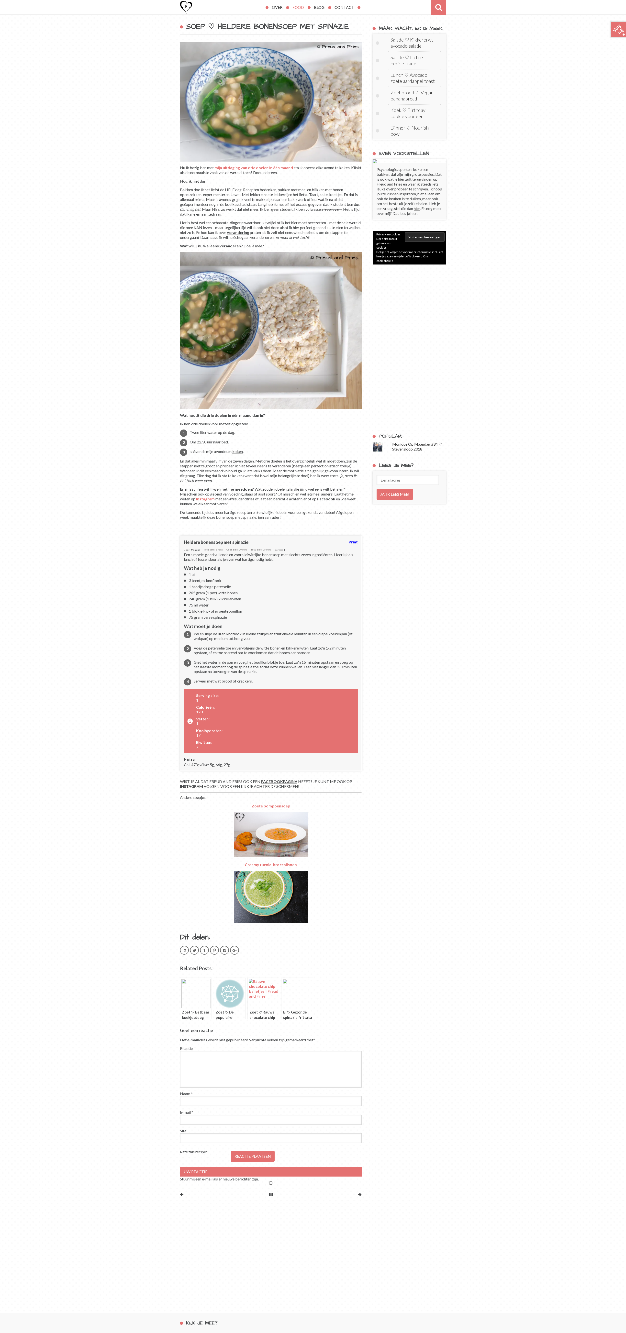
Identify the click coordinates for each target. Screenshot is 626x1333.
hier (417, 208)
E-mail (186, 1112)
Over (277, 7)
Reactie (186, 1048)
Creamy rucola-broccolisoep (271, 864)
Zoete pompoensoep (271, 806)
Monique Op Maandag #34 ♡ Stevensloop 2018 (417, 446)
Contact (344, 7)
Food (298, 7)
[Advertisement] (409, 348)
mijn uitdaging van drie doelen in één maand (253, 167)
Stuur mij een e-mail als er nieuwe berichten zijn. (219, 1179)
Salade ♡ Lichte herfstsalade (407, 60)
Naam (186, 1093)
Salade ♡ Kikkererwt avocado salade (412, 43)
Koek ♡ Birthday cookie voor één (408, 113)
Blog (319, 7)
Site (183, 1130)
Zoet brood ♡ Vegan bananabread (412, 95)
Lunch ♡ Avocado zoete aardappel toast (413, 78)
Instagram (205, 498)
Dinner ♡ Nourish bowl (410, 131)
